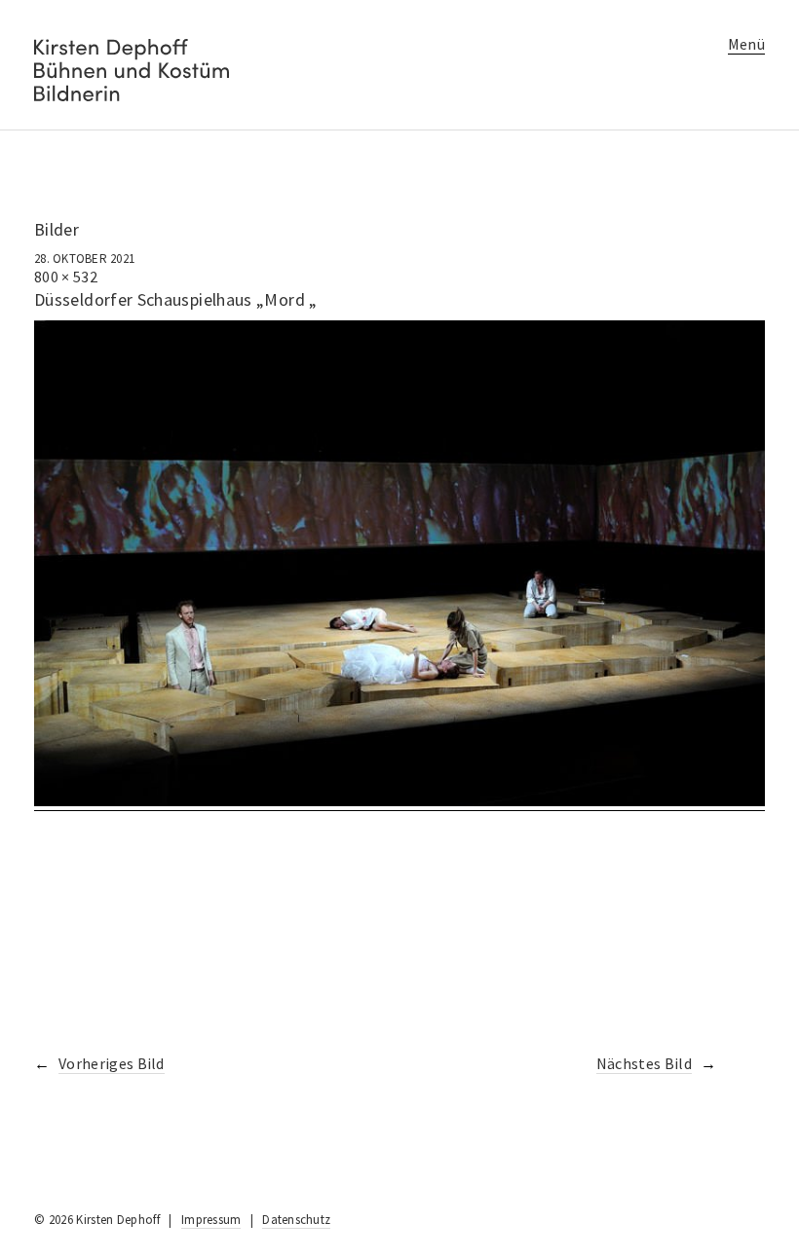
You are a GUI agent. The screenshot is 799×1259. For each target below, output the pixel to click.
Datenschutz (296, 1219)
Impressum (211, 1219)
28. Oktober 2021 (84, 258)
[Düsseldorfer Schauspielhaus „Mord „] (399, 801)
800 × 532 (65, 276)
